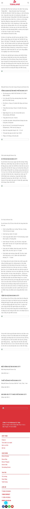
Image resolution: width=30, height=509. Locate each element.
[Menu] (2, 3)
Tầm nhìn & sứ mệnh (7, 442)
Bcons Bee (4, 459)
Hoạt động (4, 479)
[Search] (28, 2)
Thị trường (4, 476)
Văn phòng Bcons (6, 467)
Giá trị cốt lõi (5, 445)
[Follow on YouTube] (12, 506)
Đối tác (3, 448)
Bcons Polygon (5, 462)
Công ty (4, 440)
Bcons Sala (4, 464)
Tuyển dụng (5, 482)
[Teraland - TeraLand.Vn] (15, 3)
